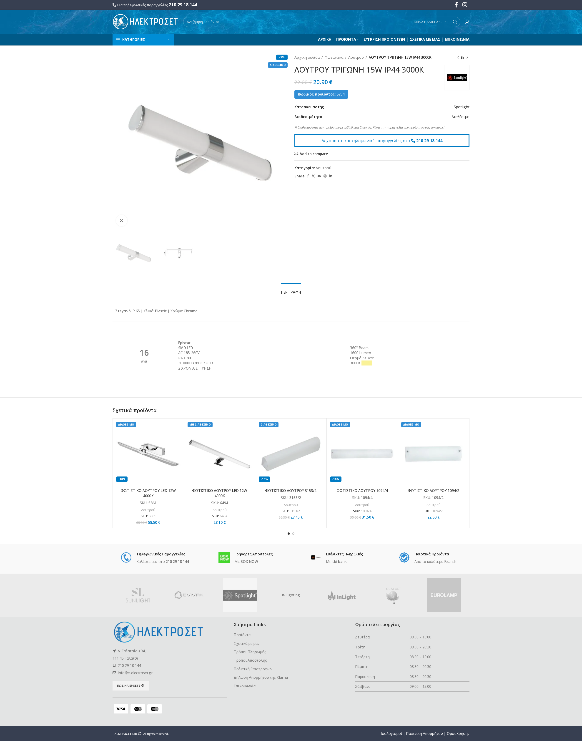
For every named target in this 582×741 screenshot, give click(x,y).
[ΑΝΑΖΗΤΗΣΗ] (455, 22)
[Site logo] (145, 21)
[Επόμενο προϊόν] (467, 57)
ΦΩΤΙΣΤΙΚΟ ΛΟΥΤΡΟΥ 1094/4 (362, 490)
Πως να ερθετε (128, 685)
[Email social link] (319, 176)
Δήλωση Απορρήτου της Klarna (261, 677)
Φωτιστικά (334, 57)
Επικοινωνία (245, 685)
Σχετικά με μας (246, 643)
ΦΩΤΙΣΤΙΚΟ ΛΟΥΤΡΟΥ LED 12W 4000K (148, 493)
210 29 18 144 (183, 5)
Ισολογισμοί (391, 733)
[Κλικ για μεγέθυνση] (121, 220)
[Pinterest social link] (325, 176)
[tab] (291, 290)
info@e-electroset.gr (135, 672)
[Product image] (148, 454)
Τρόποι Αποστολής (250, 660)
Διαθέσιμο (460, 116)
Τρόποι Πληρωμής (250, 651)
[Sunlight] (138, 595)
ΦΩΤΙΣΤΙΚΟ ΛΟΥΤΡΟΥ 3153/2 (290, 490)
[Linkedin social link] (331, 176)
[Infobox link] (154, 558)
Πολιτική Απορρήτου (424, 733)
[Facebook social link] (308, 176)
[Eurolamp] (444, 595)
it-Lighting (291, 594)
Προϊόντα (242, 634)
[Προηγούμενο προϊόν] (458, 57)
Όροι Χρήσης (458, 733)
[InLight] (341, 595)
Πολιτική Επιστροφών (253, 668)
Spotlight (461, 106)
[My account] (467, 21)
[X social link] (313, 176)
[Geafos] (392, 595)
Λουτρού (356, 57)
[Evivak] (188, 595)
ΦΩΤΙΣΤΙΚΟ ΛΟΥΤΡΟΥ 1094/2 (433, 490)
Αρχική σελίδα (307, 57)
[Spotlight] (240, 595)
